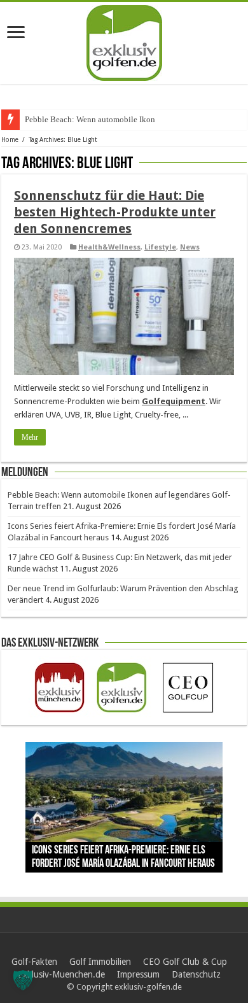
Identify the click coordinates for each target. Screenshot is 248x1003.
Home (9, 139)
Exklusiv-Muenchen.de (61, 974)
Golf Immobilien (100, 962)
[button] (23, 980)
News (190, 247)
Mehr (30, 437)
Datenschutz (196, 974)
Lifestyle (160, 247)
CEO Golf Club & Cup (185, 962)
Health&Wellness (109, 247)
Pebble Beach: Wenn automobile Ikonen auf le (104, 119)
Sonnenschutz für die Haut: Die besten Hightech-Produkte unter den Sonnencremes (115, 212)
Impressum (138, 974)
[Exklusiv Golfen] (124, 40)
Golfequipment (173, 401)
